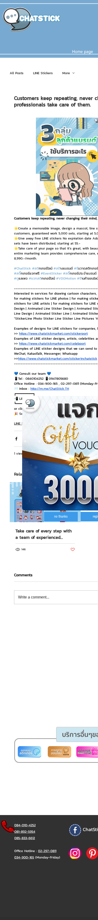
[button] (61, 516)
